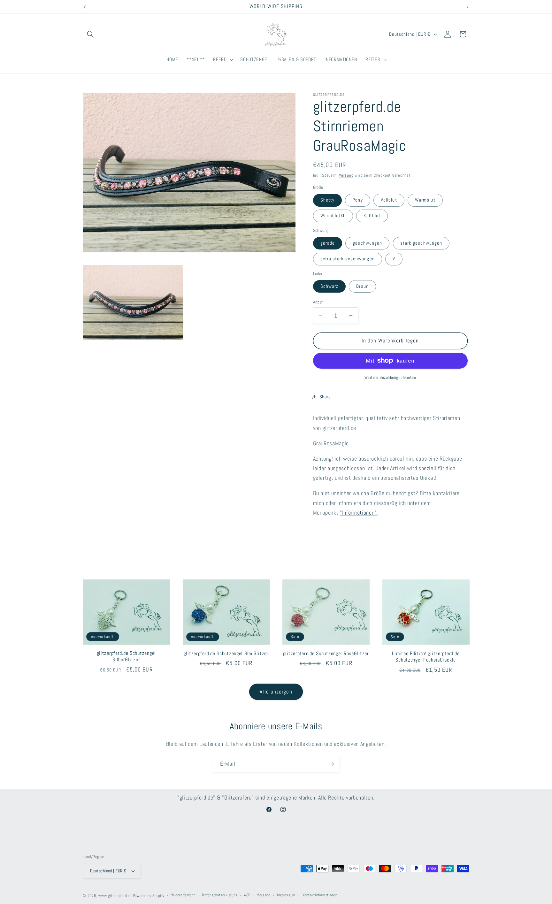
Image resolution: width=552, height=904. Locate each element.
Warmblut (425, 200)
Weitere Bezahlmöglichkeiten (390, 377)
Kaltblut (372, 216)
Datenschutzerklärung (219, 895)
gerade (327, 243)
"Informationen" (358, 513)
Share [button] (325, 397)
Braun (362, 286)
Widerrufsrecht (183, 895)
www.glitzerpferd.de (115, 895)
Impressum (286, 895)
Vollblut (389, 200)
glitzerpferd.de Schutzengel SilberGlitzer (126, 656)
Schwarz (329, 286)
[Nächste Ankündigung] (468, 6)
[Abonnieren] (331, 764)
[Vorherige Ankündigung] (85, 6)
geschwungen (367, 243)
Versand (346, 175)
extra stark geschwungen (347, 259)
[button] (90, 34)
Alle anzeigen (276, 691)
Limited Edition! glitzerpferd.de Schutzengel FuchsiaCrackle (425, 657)
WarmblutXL (333, 216)
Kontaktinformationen (320, 895)
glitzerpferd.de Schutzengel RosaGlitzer (326, 654)
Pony (357, 200)
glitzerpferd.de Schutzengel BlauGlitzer (226, 654)
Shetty (327, 200)
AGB (247, 895)
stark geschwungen (421, 243)
